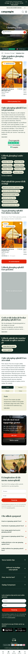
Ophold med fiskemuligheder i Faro (11, 191)
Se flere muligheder (6, 175)
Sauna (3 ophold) (7, 350)
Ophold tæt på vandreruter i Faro (10, 205)
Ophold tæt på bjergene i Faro (10, 201)
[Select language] (26, 12)
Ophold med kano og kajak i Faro (10, 194)
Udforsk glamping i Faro (14, 101)
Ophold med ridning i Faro (9, 198)
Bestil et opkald (14, 440)
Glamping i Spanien (19, 168)
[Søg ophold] (24, 32)
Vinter (20, 391)
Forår (7, 387)
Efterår (7, 391)
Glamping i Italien (7, 172)
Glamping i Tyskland (7, 168)
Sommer (20, 387)
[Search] (23, 12)
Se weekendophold (14, 261)
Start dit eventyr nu (7, 31)
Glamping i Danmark (7, 161)
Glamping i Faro (20, 53)
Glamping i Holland (19, 165)
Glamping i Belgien (18, 172)
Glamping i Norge (19, 161)
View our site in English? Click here (14, 7)
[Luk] (26, 2)
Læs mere (4, 136)
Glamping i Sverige (7, 165)
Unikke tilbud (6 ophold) (9, 346)
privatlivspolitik (11, 507)
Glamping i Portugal (9, 53)
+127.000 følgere (22, 48)
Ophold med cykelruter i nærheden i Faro (13, 187)
